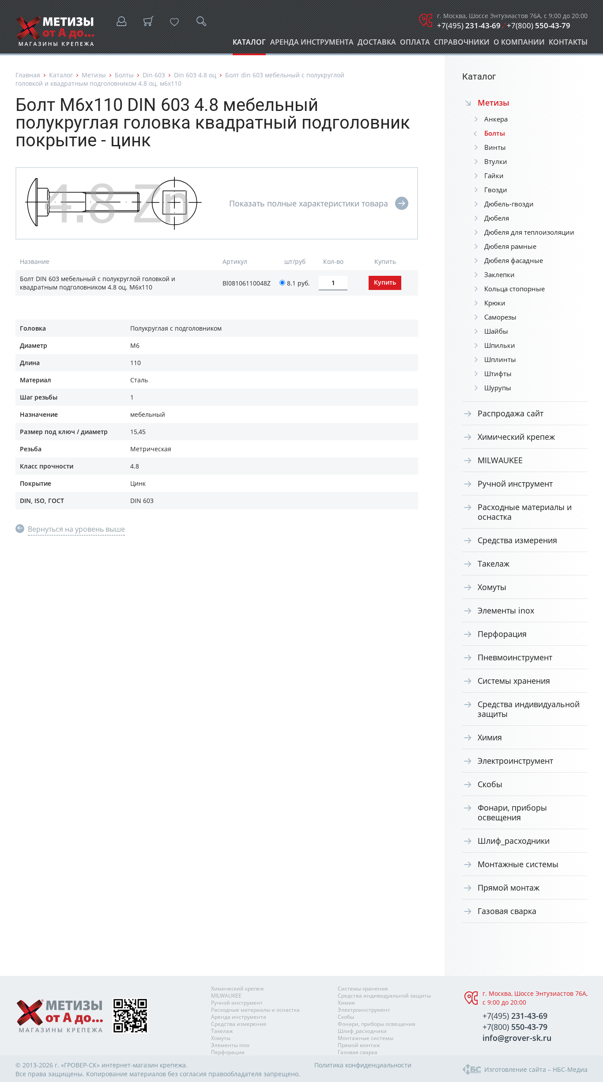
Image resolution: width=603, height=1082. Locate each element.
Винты (495, 147)
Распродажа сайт (510, 413)
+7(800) (538, 25)
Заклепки (499, 274)
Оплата (415, 44)
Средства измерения (517, 540)
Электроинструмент (515, 761)
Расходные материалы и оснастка (525, 512)
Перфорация (502, 634)
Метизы (94, 75)
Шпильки (499, 345)
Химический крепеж (516, 437)
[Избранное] (174, 22)
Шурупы (497, 388)
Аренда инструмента (312, 44)
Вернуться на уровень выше (76, 529)
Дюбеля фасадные (513, 260)
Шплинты (500, 359)
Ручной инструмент (515, 483)
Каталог (249, 44)
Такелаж (493, 563)
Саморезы (500, 317)
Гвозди (495, 190)
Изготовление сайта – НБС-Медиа (536, 1069)
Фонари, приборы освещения (512, 812)
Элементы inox (506, 610)
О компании (519, 44)
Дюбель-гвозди (509, 204)
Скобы (490, 784)
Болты (124, 75)
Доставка (377, 44)
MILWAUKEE (500, 460)
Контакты (568, 44)
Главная (27, 75)
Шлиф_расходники (514, 841)
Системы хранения (514, 681)
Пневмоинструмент (515, 657)
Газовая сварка (507, 911)
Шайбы (496, 331)
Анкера (496, 119)
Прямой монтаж (508, 887)
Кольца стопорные (514, 289)
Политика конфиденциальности (362, 1065)
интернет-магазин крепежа (144, 1065)
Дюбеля (496, 218)
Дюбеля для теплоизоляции (529, 232)
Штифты (498, 373)
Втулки (495, 161)
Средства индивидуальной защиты (529, 709)
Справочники (462, 44)
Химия (490, 737)
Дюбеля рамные (510, 246)
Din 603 (154, 75)
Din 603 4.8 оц (195, 75)
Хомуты (492, 587)
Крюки (494, 303)
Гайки (494, 175)
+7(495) (469, 25)
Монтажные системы (518, 864)
